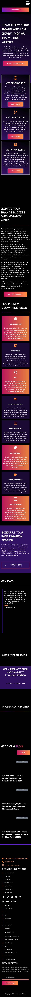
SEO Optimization (15, 117)
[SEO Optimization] (15, 112)
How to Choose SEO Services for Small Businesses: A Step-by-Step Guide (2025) (15, 834)
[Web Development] (15, 78)
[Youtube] (20, 897)
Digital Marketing (15, 150)
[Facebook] (3, 897)
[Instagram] (16, 897)
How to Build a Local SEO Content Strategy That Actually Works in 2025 (12, 778)
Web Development (15, 83)
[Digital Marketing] (15, 144)
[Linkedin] (12, 897)
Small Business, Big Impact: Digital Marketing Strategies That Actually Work (14, 806)
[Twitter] (8, 897)
